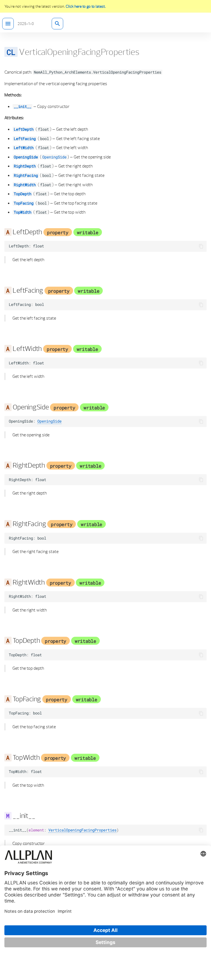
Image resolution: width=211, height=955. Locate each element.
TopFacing (24, 203)
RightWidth (25, 184)
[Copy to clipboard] (201, 246)
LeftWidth (24, 147)
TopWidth (22, 212)
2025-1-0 (26, 23)
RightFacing (26, 175)
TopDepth (22, 193)
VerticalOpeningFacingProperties (82, 830)
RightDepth (25, 166)
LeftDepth (24, 129)
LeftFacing (25, 138)
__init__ (22, 106)
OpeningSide (26, 157)
